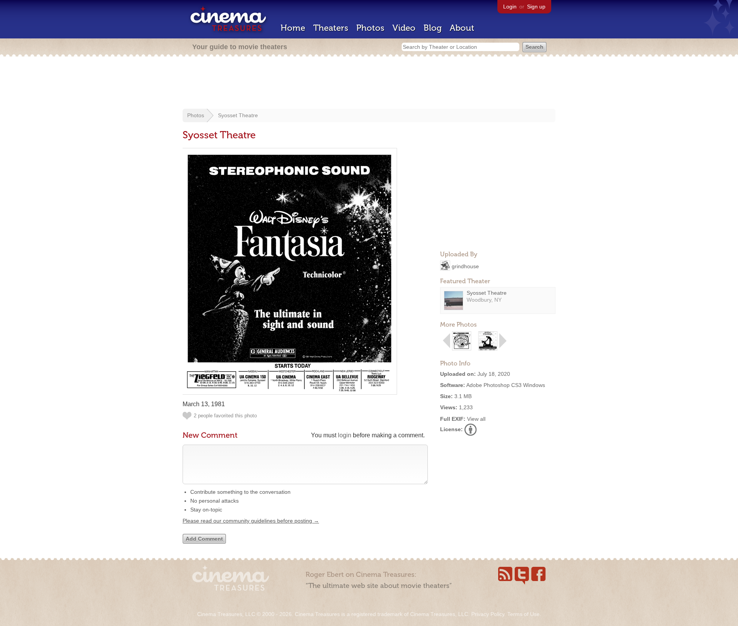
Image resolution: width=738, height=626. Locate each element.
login (344, 435)
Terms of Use (523, 614)
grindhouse (465, 266)
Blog (433, 28)
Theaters (330, 28)
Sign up (536, 6)
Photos (370, 28)
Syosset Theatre (238, 115)
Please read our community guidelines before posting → (251, 521)
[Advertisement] (369, 83)
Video (404, 28)
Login (510, 6)
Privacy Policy (487, 614)
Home (293, 28)
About (462, 28)
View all (476, 419)
